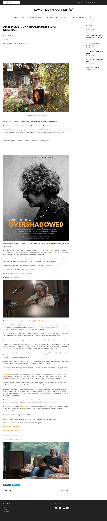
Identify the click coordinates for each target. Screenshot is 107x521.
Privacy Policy (6, 511)
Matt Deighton (51, 250)
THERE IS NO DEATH (92, 67)
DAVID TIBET (50, 517)
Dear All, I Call (90, 29)
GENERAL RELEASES (51, 17)
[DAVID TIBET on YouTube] (67, 508)
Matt (30, 259)
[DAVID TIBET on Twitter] (56, 508)
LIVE (91, 17)
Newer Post (64, 491)
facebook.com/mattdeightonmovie (12, 439)
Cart (102, 2)
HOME (15, 17)
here (57, 265)
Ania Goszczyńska (40, 115)
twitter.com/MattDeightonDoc (11, 431)
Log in (80, 2)
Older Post (8, 491)
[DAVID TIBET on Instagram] (63, 508)
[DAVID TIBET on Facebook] (60, 508)
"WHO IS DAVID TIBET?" (79, 17)
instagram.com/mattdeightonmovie (13, 435)
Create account (90, 2)
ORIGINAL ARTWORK (35, 17)
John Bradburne (15, 126)
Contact (5, 509)
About (4, 507)
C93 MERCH (65, 17)
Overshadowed (50, 265)
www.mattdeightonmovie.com (11, 426)
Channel (5, 134)
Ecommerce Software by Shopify (61, 517)
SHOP (23, 17)
